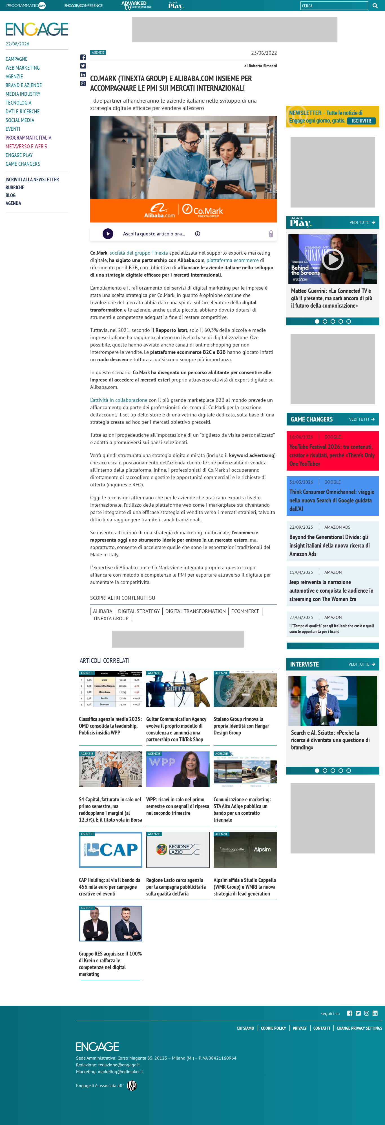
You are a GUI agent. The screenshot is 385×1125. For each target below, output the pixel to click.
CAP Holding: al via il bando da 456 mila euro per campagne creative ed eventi (109, 887)
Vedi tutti (359, 222)
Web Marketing (23, 67)
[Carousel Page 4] (340, 321)
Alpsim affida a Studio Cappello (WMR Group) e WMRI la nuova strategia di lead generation (245, 887)
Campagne (17, 59)
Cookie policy (273, 1028)
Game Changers (23, 163)
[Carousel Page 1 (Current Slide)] (317, 321)
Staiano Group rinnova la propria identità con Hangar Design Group (241, 726)
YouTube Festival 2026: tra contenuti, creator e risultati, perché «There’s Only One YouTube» (332, 455)
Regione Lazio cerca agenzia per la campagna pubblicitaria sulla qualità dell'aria (176, 887)
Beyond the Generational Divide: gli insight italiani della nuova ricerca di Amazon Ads (329, 545)
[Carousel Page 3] (333, 321)
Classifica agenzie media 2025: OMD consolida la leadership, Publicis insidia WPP (110, 726)
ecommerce (245, 611)
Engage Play (19, 155)
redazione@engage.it (119, 1064)
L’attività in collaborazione (118, 400)
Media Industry (23, 94)
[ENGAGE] (37, 29)
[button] (375, 5)
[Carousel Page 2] (325, 321)
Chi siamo (245, 1028)
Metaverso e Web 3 (26, 146)
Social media (20, 120)
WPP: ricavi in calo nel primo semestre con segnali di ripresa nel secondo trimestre (177, 806)
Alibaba (102, 611)
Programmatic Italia (28, 137)
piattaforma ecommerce (233, 260)
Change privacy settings (359, 1028)
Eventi (13, 129)
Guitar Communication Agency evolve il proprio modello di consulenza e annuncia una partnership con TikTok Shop (176, 729)
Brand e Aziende (24, 85)
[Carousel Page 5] (348, 321)
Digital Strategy (139, 611)
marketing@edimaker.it (120, 1071)
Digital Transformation (195, 611)
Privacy (300, 1028)
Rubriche (15, 187)
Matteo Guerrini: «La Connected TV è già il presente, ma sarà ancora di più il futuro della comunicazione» (331, 298)
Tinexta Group (111, 618)
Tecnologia (18, 102)
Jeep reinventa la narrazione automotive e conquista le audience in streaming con (331, 590)
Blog (11, 195)
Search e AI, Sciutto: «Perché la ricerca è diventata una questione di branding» (330, 740)
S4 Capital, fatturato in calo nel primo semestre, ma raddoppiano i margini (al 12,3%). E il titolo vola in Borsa (110, 809)
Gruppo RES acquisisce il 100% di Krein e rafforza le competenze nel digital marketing (110, 963)
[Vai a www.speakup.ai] (271, 233)
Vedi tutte (359, 664)
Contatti (321, 1028)
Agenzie (14, 76)
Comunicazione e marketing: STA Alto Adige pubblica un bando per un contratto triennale (242, 809)
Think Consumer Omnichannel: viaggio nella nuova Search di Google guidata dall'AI (332, 500)
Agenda (13, 203)
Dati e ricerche (23, 111)
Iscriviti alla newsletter (32, 179)
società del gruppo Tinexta (139, 253)
